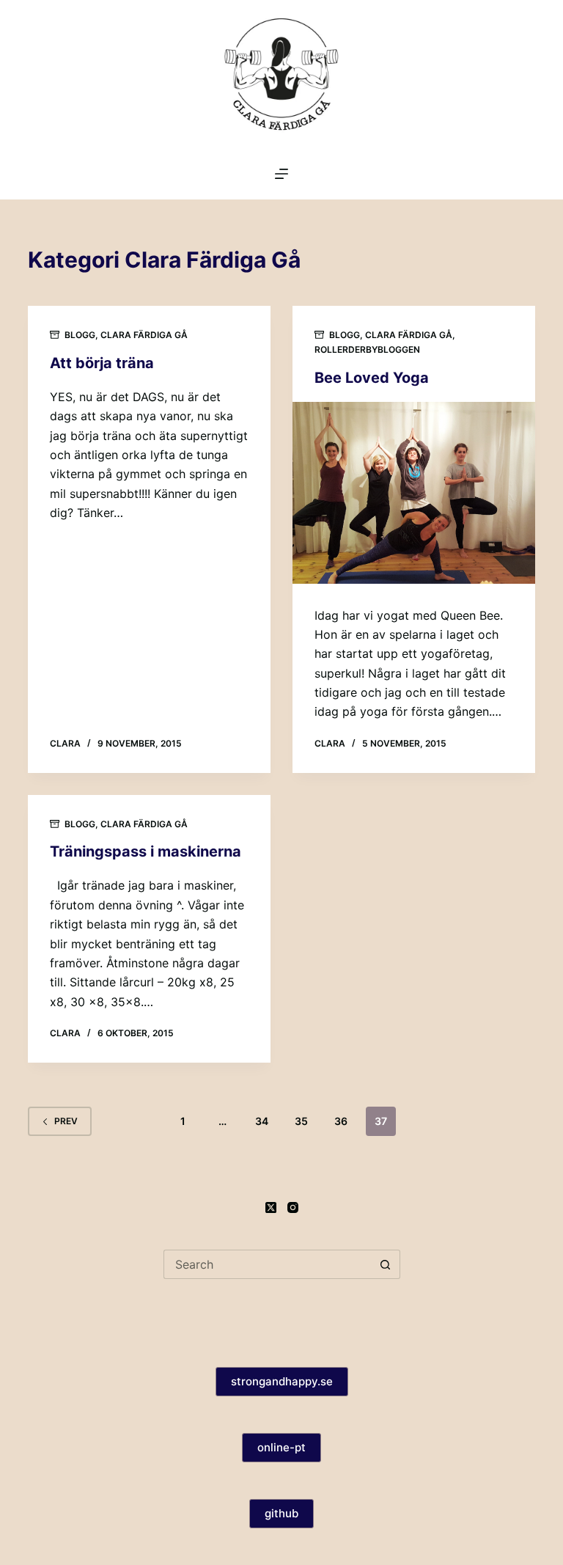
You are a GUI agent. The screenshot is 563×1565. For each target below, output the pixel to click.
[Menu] (281, 173)
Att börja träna (102, 363)
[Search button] (385, 1264)
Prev (66, 1120)
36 (340, 1121)
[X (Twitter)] (270, 1207)
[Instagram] (292, 1207)
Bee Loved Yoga (371, 377)
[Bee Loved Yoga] (413, 493)
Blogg (80, 334)
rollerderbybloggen (367, 349)
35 (301, 1121)
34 (261, 1121)
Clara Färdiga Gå (144, 334)
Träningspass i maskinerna (145, 851)
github (281, 1513)
